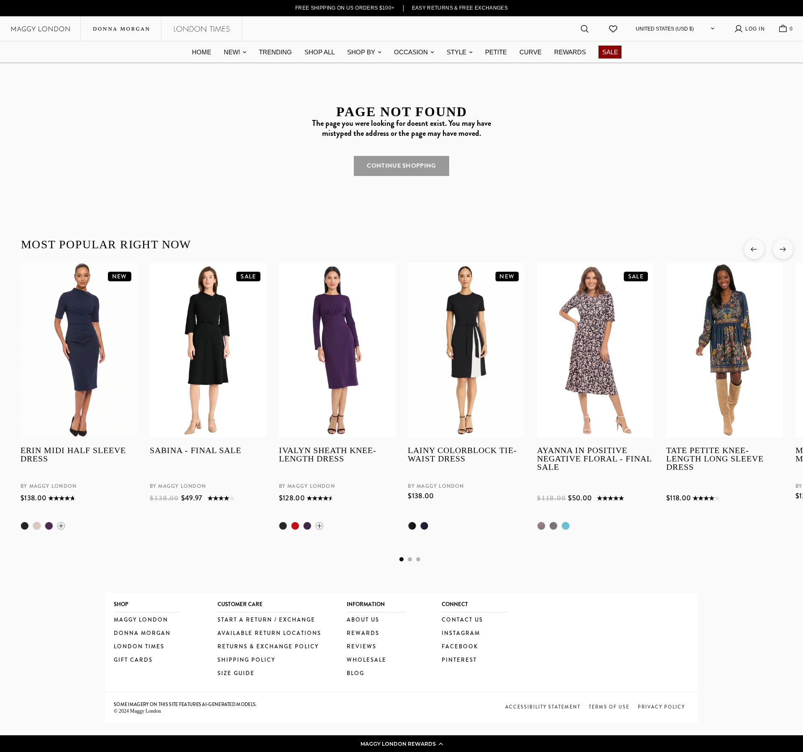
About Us (363, 620)
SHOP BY (361, 52)
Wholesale (366, 660)
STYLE (456, 52)
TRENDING (275, 52)
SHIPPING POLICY (246, 660)
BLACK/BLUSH (541, 526)
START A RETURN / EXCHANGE (266, 620)
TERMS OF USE (609, 707)
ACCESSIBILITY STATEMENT (543, 707)
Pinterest (459, 660)
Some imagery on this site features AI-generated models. (185, 704)
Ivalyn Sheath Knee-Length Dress (327, 455)
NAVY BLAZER (424, 526)
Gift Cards (133, 660)
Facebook (460, 646)
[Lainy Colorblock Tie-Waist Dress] (466, 350)
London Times (139, 646)
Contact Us (462, 620)
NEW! (232, 52)
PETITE (496, 52)
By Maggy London (48, 486)
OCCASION (411, 52)
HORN (37, 526)
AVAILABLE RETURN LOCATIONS (269, 633)
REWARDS (570, 52)
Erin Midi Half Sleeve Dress (73, 455)
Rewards (363, 633)
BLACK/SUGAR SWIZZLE (553, 526)
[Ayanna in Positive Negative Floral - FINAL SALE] (595, 350)
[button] (401, 743)
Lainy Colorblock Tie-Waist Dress (462, 455)
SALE (610, 52)
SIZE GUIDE (236, 673)
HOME (201, 52)
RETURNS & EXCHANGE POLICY (268, 646)
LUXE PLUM (49, 526)
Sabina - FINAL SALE (195, 450)
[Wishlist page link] (613, 29)
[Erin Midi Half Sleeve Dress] (78, 350)
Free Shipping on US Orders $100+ (345, 8)
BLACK (24, 526)
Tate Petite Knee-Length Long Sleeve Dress (715, 459)
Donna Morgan (142, 633)
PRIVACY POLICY (661, 707)
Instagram (461, 633)
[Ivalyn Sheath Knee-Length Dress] (337, 350)
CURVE (530, 52)
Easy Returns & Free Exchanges (460, 8)
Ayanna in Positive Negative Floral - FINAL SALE (594, 459)
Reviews (361, 646)
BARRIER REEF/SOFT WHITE (565, 526)
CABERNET (295, 526)
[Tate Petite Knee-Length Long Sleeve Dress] (724, 350)
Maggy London (141, 620)
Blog (355, 673)
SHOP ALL (319, 52)
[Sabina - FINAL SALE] (207, 350)
